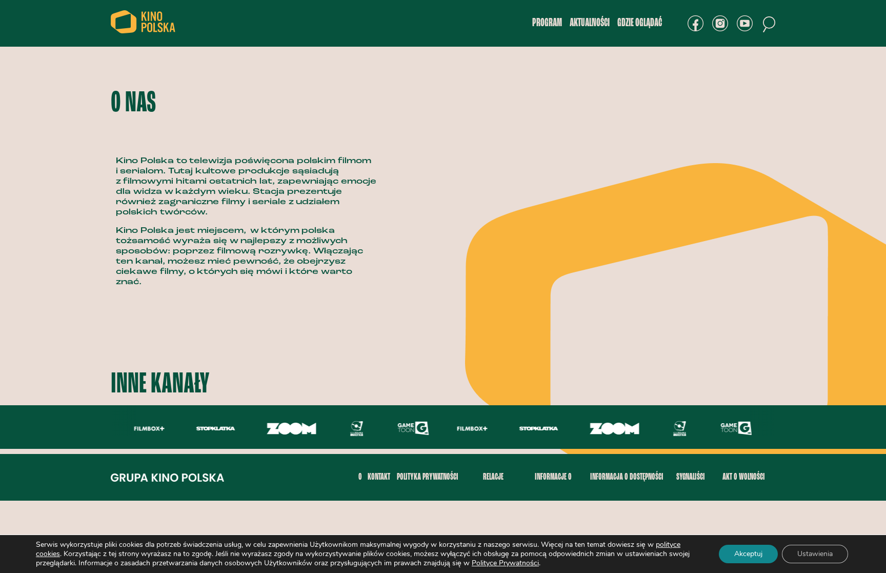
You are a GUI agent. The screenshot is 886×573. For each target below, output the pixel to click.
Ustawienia (815, 554)
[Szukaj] (769, 24)
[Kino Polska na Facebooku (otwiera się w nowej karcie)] (695, 23)
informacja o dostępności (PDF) (626, 486)
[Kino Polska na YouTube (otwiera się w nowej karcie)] (745, 23)
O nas (360, 486)
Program (547, 23)
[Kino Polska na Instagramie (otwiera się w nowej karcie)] (720, 23)
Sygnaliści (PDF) (690, 486)
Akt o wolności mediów (743, 486)
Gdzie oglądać (639, 23)
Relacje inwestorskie (493, 486)
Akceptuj (748, 554)
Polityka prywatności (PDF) (427, 486)
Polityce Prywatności (505, 563)
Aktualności (590, 23)
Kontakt (379, 477)
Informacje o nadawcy (553, 486)
